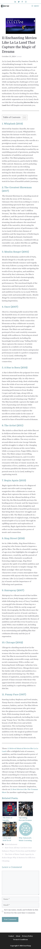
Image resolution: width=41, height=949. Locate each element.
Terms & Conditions (20, 940)
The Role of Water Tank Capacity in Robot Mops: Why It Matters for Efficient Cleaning (18, 857)
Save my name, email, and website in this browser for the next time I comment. (21, 911)
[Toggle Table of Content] (23, 117)
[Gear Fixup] (5, 6)
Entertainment (11, 844)
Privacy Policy (27, 936)
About (18, 936)
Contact (11, 936)
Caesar (19, 56)
